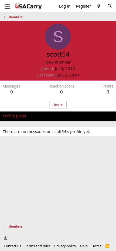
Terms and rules (37, 245)
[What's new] (99, 6)
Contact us (12, 245)
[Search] (109, 6)
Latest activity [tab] (44, 115)
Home (96, 245)
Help (84, 245)
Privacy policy (65, 245)
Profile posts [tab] (14, 115)
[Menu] (7, 6)
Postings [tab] (70, 115)
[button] (5, 238)
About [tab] (89, 115)
